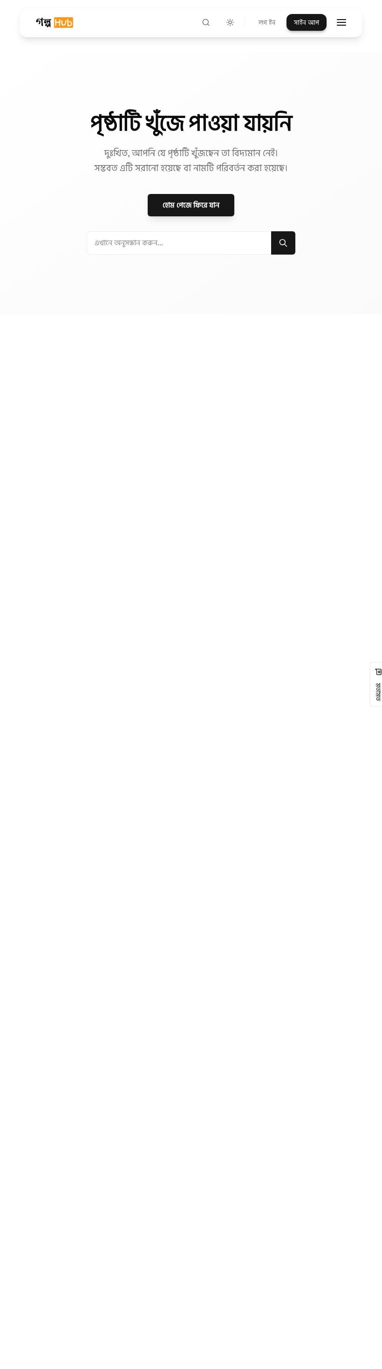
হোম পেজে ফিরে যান (191, 205)
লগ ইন (267, 22)
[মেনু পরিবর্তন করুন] (341, 22)
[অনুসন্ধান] (206, 22)
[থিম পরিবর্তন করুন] (230, 22)
